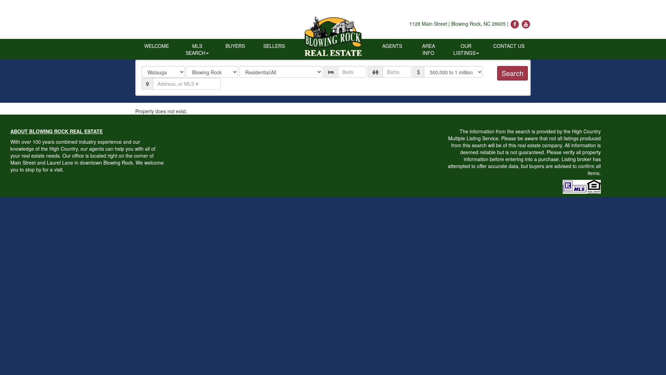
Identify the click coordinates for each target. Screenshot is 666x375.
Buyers (235, 45)
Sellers (274, 45)
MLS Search (195, 49)
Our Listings (464, 49)
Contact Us (508, 45)
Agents (392, 45)
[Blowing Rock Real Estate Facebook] (515, 23)
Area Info (428, 49)
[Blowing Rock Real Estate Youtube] (526, 23)
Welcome (156, 45)
